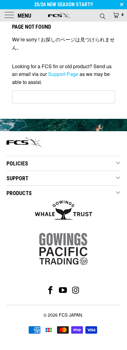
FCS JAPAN (70, 315)
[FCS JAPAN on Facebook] (50, 290)
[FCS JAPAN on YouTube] (63, 290)
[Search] (102, 14)
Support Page (63, 73)
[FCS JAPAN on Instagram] (76, 290)
